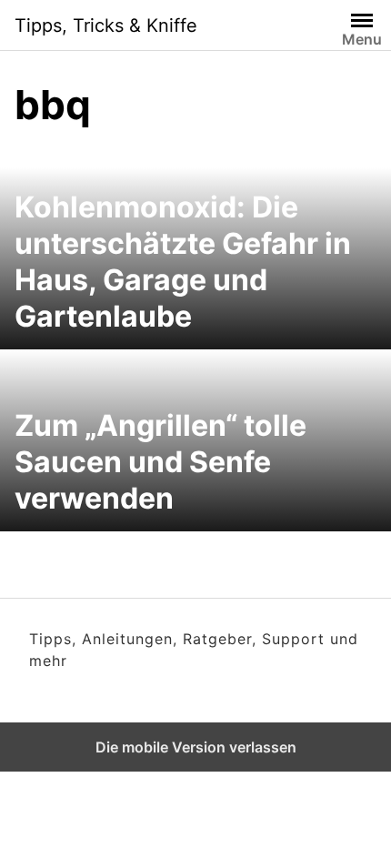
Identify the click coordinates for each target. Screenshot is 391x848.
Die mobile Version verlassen (195, 747)
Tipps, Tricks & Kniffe (106, 25)
